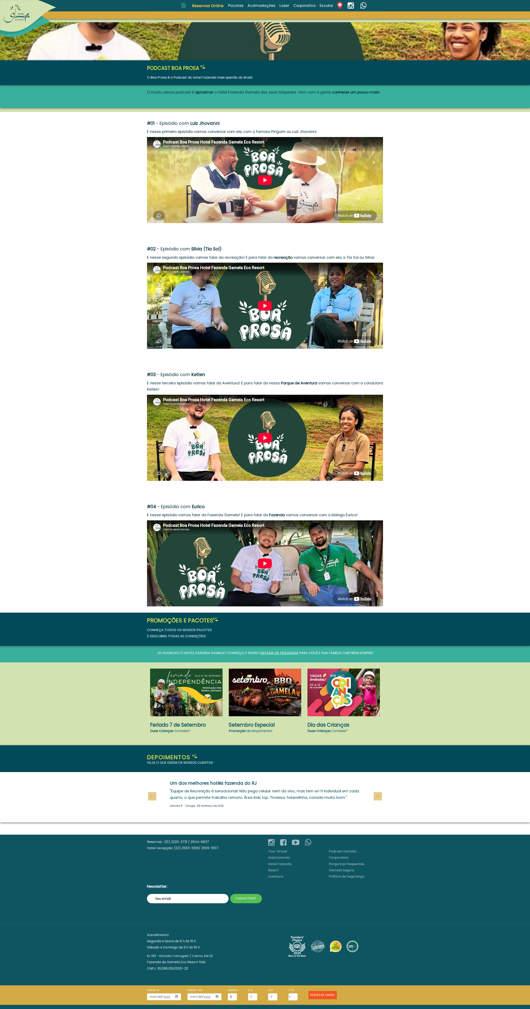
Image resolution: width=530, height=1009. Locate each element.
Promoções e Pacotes (180, 620)
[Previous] (152, 796)
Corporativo (339, 857)
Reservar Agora (322, 995)
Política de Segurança (346, 876)
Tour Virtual (277, 851)
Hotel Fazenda (197, 653)
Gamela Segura (341, 870)
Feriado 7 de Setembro (178, 724)
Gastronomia (279, 857)
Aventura (275, 876)
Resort (273, 870)
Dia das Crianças (328, 724)
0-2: (250, 990)
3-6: (270, 990)
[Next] (378, 796)
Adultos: (232, 990)
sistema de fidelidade (279, 653)
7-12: (291, 990)
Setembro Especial (252, 724)
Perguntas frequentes (346, 864)
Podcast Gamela (342, 851)
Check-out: (194, 990)
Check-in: (153, 990)
